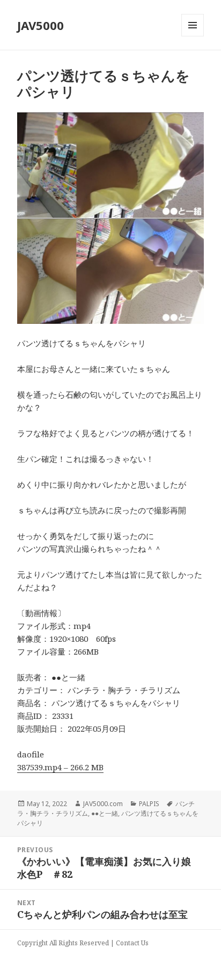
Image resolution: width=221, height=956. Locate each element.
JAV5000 (40, 25)
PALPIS (149, 803)
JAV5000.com (103, 803)
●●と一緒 (104, 813)
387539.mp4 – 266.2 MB (60, 767)
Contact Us (132, 942)
